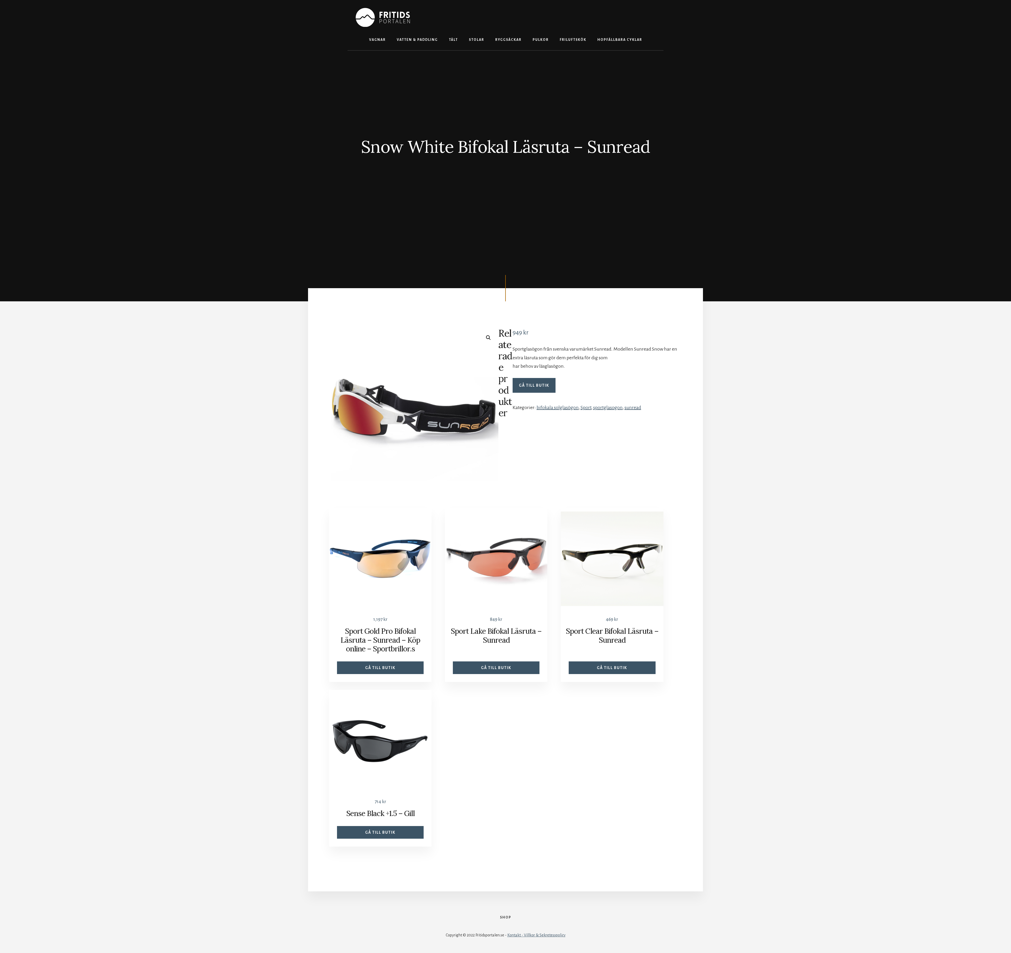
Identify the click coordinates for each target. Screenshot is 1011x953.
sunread (633, 407)
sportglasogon (608, 407)
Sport (586, 407)
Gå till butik (534, 385)
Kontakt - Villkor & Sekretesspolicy (536, 935)
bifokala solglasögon (558, 407)
